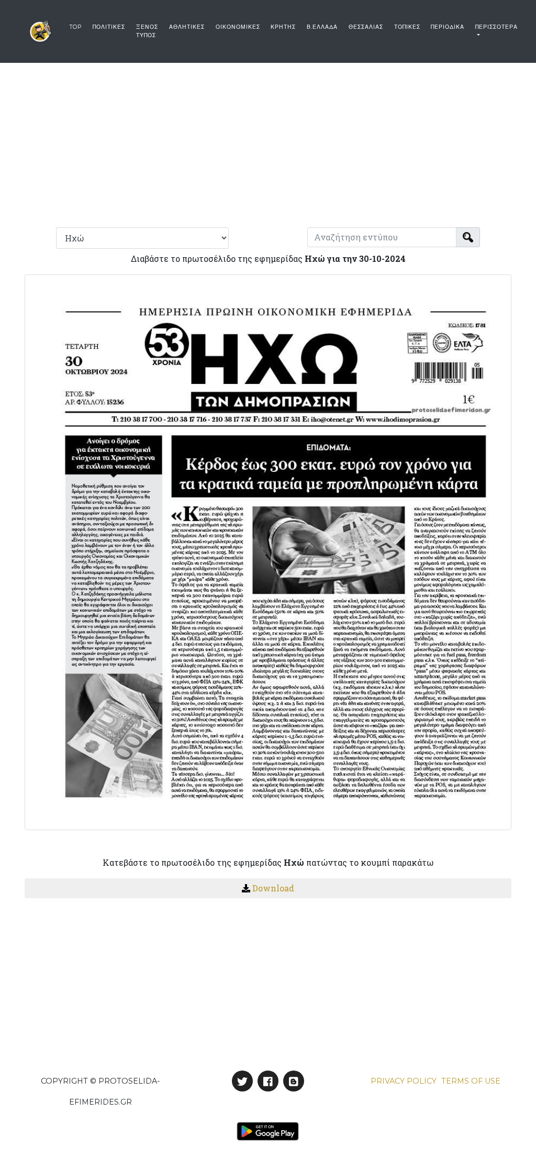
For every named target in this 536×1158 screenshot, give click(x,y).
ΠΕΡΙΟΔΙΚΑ (447, 27)
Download (273, 888)
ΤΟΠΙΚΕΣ (407, 27)
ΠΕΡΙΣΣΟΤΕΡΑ (496, 27)
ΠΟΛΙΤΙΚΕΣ (109, 27)
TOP (76, 27)
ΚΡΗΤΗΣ (283, 27)
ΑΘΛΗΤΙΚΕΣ (187, 27)
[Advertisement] (268, 141)
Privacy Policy (404, 1081)
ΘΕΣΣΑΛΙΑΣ (366, 27)
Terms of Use (470, 1081)
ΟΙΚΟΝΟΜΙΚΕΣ (238, 27)
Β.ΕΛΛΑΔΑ (322, 27)
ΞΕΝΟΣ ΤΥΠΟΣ (147, 31)
